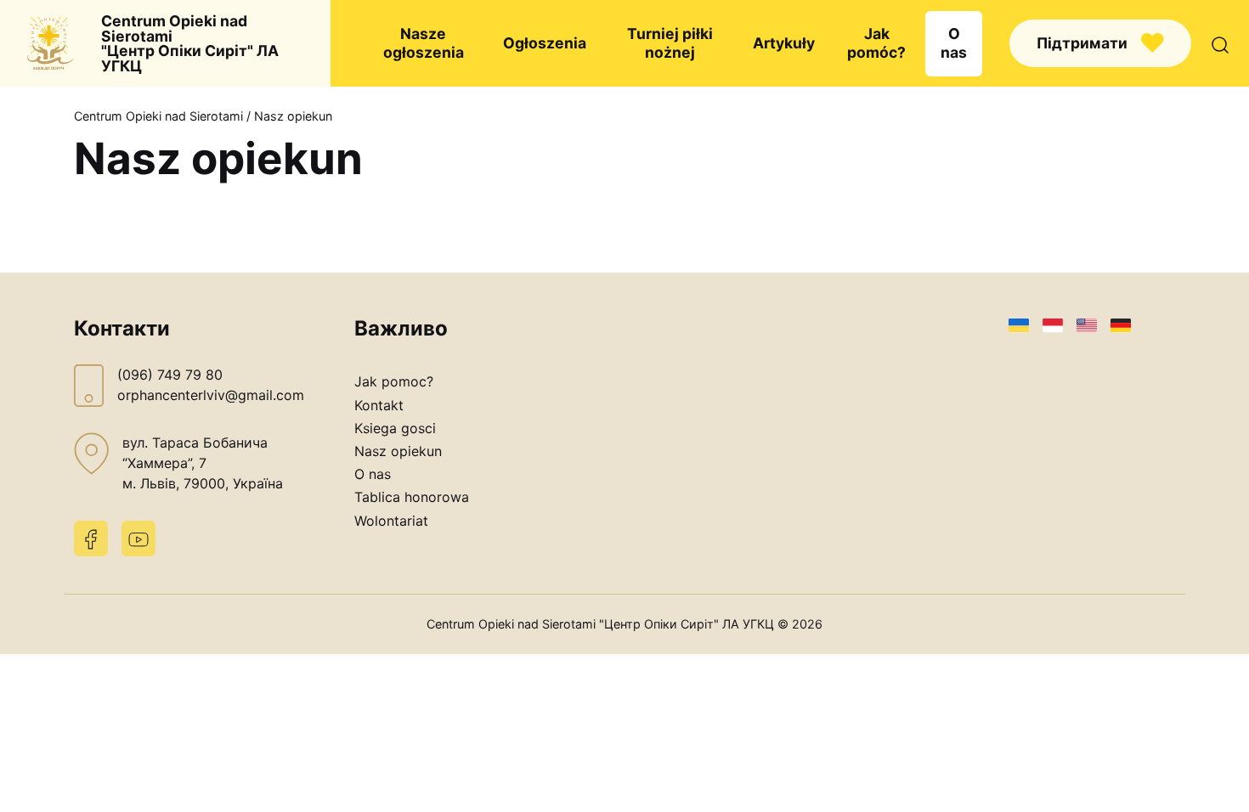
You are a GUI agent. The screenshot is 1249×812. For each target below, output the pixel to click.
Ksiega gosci (395, 428)
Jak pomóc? (876, 43)
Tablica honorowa (411, 496)
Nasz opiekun (398, 451)
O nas (954, 43)
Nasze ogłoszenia (423, 43)
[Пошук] (1220, 44)
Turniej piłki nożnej (670, 43)
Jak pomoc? (393, 381)
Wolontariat (391, 520)
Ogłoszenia (544, 43)
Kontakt (379, 405)
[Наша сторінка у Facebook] (91, 538)
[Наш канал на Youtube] (138, 538)
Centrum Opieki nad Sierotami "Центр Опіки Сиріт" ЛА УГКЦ (190, 43)
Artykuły (784, 43)
